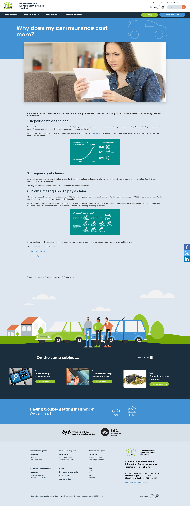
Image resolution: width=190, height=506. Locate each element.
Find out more (43, 382)
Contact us (180, 3)
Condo (91, 475)
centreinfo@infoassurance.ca (137, 482)
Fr (186, 3)
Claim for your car (36, 460)
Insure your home (65, 457)
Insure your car (35, 457)
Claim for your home (66, 460)
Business (92, 478)
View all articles (143, 357)
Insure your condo (95, 457)
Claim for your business (38, 477)
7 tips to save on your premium (43, 246)
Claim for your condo (96, 460)
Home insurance (31, 14)
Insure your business (37, 475)
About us (156, 3)
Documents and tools (168, 3)
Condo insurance (52, 14)
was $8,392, (96, 133)
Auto (116, 414)
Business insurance (74, 14)
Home (132, 414)
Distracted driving (37, 251)
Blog (150, 14)
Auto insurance (11, 14)
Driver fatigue (35, 256)
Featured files (172, 14)
